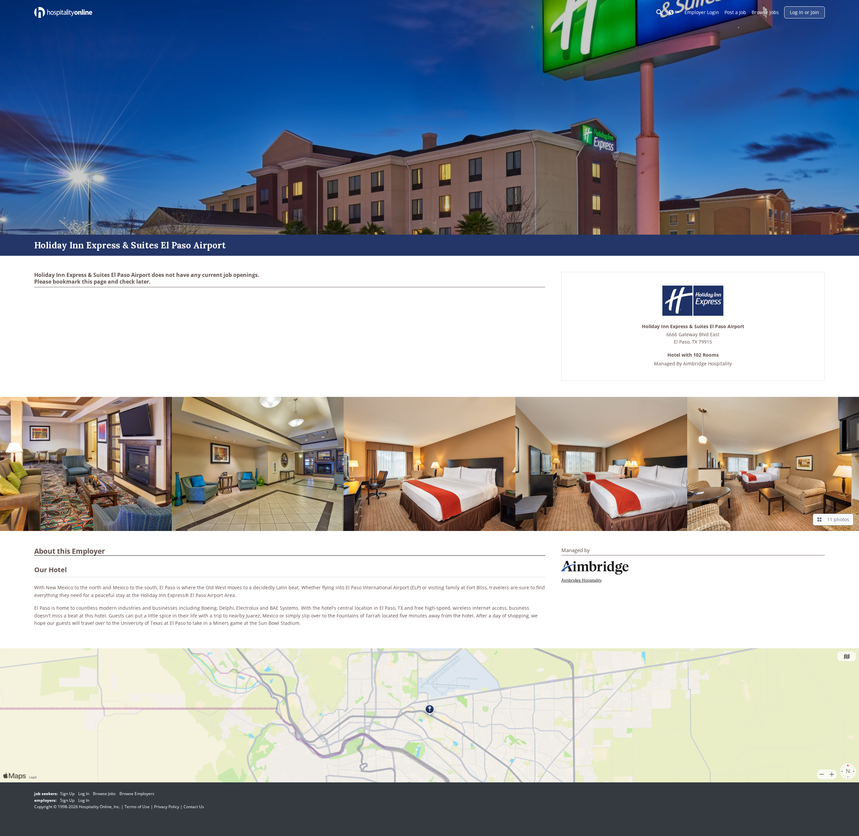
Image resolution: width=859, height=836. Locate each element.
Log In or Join (804, 12)
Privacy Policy (166, 807)
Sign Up (67, 793)
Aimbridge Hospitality (707, 363)
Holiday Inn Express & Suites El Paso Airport (693, 327)
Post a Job (735, 12)
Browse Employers (136, 793)
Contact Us (194, 807)
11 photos (836, 519)
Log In (83, 793)
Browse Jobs (765, 12)
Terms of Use (137, 807)
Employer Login (702, 12)
